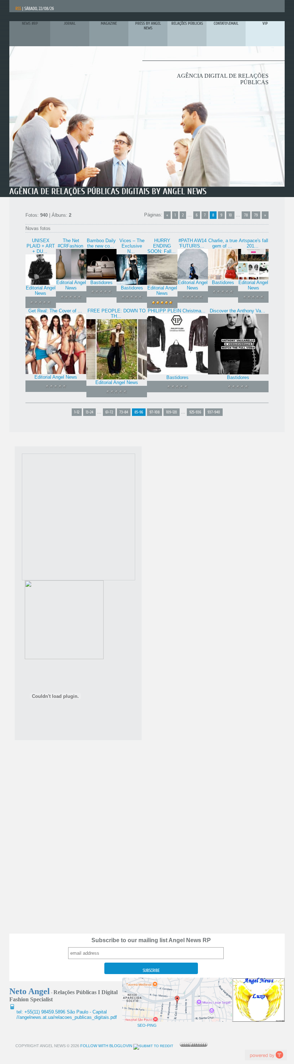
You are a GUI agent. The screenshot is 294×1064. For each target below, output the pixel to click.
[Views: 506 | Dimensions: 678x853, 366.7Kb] (40, 283)
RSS (18, 8)
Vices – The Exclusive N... (131, 246)
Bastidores (101, 282)
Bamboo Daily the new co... (101, 243)
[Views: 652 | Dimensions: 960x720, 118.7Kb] (177, 372)
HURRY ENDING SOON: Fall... (161, 246)
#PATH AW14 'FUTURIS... (193, 243)
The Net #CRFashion (70, 243)
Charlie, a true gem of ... (222, 243)
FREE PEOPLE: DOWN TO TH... (116, 313)
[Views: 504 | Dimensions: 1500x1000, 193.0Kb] (71, 278)
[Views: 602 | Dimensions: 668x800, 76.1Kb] (162, 283)
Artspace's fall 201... (253, 243)
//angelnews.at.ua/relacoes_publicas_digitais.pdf (66, 1017)
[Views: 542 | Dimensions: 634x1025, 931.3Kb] (253, 278)
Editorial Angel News (41, 290)
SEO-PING (147, 1025)
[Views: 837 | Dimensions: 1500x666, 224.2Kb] (55, 372)
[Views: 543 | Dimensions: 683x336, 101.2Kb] (116, 377)
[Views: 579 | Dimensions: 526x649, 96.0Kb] (132, 283)
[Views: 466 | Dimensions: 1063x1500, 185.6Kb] (238, 372)
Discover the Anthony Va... (237, 310)
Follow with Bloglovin (105, 1046)
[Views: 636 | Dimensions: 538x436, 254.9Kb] (101, 278)
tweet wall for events (266, 1054)
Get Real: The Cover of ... (55, 310)
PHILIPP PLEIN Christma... (176, 310)
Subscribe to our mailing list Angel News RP (151, 940)
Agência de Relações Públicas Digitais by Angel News (108, 191)
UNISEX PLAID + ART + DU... (41, 246)
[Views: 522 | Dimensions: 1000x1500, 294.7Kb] (192, 278)
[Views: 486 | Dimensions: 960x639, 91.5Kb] (223, 278)
